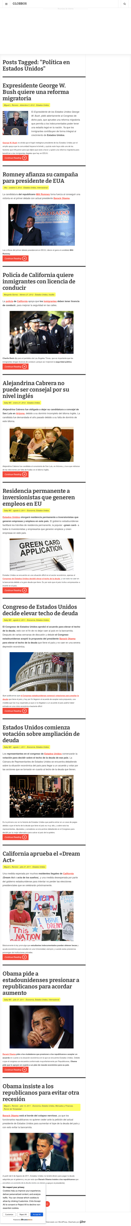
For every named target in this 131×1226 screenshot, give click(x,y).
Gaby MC (8, 402)
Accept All (37, 1214)
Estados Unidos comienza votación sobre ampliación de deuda (41, 734)
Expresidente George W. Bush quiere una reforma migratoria (36, 92)
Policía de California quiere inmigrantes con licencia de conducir (39, 281)
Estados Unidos (42, 105)
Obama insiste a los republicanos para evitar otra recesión (41, 1093)
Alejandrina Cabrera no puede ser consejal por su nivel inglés (36, 389)
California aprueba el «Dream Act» (41, 857)
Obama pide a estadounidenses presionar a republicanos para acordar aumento (41, 983)
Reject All (23, 1214)
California (22, 301)
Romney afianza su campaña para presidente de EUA (40, 177)
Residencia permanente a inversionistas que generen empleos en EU (39, 497)
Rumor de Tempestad (12, 1109)
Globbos (20, 3)
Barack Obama (67, 638)
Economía (31, 510)
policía (9, 301)
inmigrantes (50, 301)
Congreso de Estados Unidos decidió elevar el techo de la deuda (31, 578)
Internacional (42, 187)
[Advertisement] (65, 28)
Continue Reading (13, 157)
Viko (5, 187)
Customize (9, 1214)
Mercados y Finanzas (64, 1106)
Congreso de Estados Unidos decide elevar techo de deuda (40, 610)
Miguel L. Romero (11, 105)
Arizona (20, 413)
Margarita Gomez (11, 294)
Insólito (51, 294)
